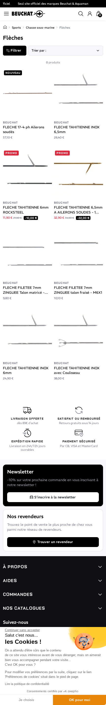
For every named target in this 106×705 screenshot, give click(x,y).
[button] (80, 13)
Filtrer (16, 50)
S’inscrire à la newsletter (55, 497)
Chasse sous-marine (40, 27)
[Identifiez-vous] (89, 13)
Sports (16, 27)
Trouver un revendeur (55, 542)
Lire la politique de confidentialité (27, 684)
